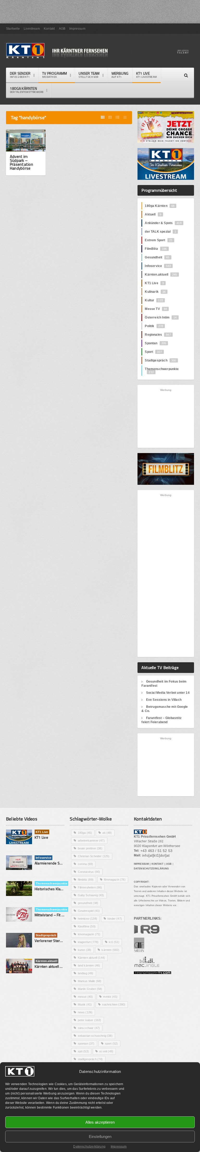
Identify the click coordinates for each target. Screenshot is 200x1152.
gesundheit (88, 903)
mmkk (110, 996)
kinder (115, 918)
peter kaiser (89, 1020)
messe (85, 996)
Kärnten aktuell (91, 957)
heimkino (87, 918)
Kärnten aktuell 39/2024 (54, 966)
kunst (84, 949)
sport (111, 1043)
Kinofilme (87, 926)
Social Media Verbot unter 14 (168, 693)
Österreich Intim (161, 317)
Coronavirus (89, 871)
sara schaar (89, 1027)
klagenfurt (88, 942)
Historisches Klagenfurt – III (57, 889)
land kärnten (89, 965)
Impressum (119, 1146)
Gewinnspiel (89, 910)
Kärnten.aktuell (161, 274)
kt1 (114, 942)
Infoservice (158, 266)
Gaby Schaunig (91, 895)
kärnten (110, 949)
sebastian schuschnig (95, 1035)
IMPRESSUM (141, 864)
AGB (62, 28)
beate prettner (90, 848)
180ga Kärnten (159, 206)
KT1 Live (146, 75)
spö (83, 1051)
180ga (85, 832)
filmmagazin (115, 879)
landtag (85, 973)
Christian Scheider (94, 856)
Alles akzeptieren (100, 1122)
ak (107, 832)
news (85, 1012)
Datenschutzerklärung (89, 1146)
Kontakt (49, 28)
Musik (85, 1004)
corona (85, 863)
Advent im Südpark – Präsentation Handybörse (21, 162)
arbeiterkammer (91, 840)
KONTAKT (158, 864)
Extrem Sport (158, 240)
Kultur (154, 300)
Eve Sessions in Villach (164, 700)
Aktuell (153, 214)
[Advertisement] (170, 418)
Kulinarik (155, 292)
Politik (154, 326)
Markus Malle (90, 981)
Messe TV (156, 309)
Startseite (13, 28)
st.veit (106, 1051)
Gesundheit (157, 257)
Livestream (32, 28)
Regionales (158, 334)
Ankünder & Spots (163, 223)
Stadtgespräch (160, 360)
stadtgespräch (90, 1059)
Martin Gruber (90, 988)
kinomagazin (89, 934)
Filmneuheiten (90, 887)
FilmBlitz (156, 249)
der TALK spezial (160, 231)
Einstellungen (100, 1136)
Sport (153, 352)
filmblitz (85, 879)
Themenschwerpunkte (162, 370)
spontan (86, 1043)
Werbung (119, 75)
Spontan (155, 343)
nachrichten (113, 1004)
